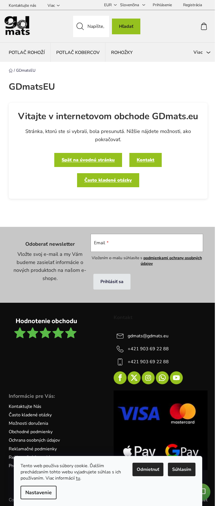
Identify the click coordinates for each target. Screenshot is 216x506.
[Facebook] (120, 377)
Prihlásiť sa (111, 282)
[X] (134, 377)
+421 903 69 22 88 (148, 349)
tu (78, 478)
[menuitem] (26, 52)
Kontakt (145, 160)
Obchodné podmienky (31, 432)
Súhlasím (181, 469)
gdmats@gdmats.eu (148, 336)
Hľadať (126, 26)
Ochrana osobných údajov (34, 440)
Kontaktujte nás (22, 5)
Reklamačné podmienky (33, 449)
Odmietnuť (148, 469)
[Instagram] (148, 377)
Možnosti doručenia (28, 423)
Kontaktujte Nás (25, 406)
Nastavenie (38, 492)
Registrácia (192, 5)
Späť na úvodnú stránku (88, 160)
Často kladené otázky (108, 180)
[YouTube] (176, 377)
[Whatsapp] (162, 377)
